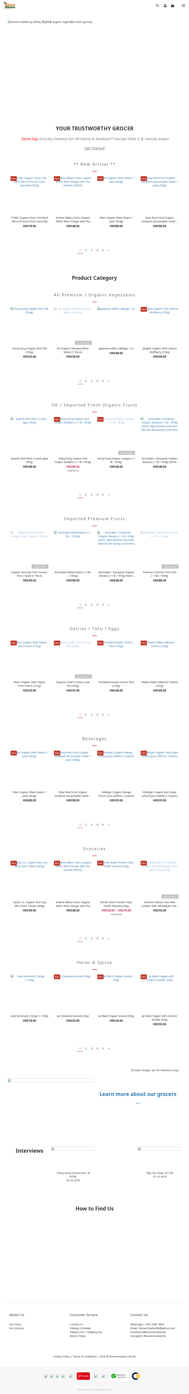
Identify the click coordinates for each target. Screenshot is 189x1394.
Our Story (15, 1324)
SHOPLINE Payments (100, 1389)
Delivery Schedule (80, 1328)
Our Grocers (16, 1328)
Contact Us (76, 1324)
